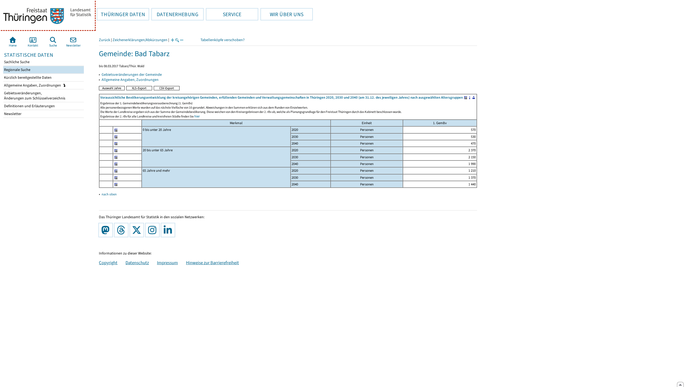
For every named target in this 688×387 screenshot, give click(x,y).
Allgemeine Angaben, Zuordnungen (33, 85)
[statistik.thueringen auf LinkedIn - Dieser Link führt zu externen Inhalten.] (169, 230)
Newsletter (12, 113)
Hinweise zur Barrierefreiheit (212, 263)
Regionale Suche (16, 69)
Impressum (167, 263)
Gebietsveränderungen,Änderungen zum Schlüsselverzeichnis (34, 96)
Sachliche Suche (16, 61)
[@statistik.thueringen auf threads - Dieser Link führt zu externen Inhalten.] (122, 230)
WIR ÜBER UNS (281, 14)
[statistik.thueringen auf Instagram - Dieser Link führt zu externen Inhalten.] (153, 230)
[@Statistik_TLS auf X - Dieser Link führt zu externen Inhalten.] (138, 230)
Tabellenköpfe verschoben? (222, 39)
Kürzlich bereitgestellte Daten (27, 77)
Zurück (104, 39)
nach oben (109, 194)
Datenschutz (137, 263)
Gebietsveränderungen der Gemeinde (132, 74)
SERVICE (223, 14)
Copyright (108, 263)
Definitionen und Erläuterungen (29, 106)
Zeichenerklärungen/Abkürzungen (140, 39)
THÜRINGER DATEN (121, 14)
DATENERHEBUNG (174, 14)
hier (197, 116)
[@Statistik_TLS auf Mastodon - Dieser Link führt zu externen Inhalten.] (106, 230)
